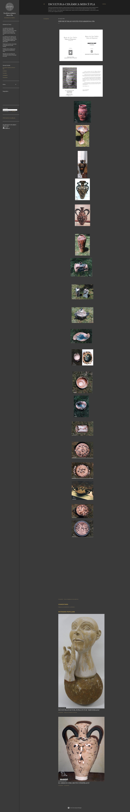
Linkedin (5, 71)
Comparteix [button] (46, 18)
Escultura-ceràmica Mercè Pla (71, 4)
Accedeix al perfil (9, 17)
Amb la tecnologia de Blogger (76, 807)
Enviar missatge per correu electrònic (71, 599)
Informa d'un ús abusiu (9, 118)
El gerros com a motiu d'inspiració (73, 783)
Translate (13, 111)
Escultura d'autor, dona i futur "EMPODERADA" (79, 710)
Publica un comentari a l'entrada (66, 607)
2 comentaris (66, 785)
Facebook (5, 77)
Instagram (5, 75)
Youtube (5, 73)
